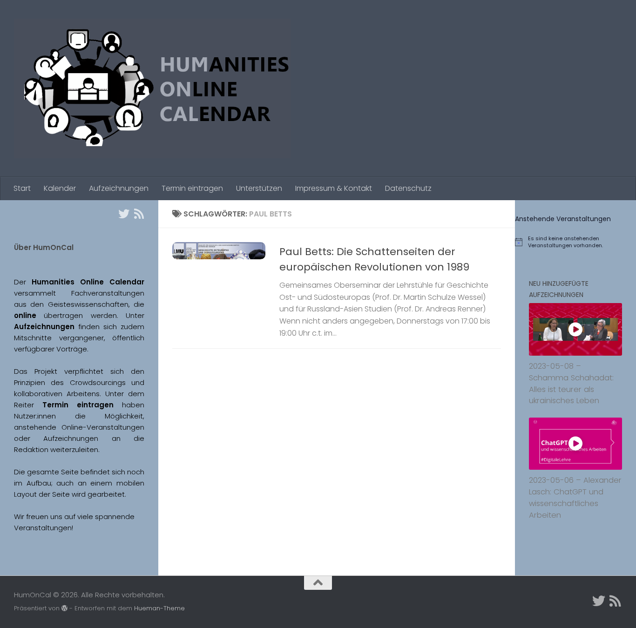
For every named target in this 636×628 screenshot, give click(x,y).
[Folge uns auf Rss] (138, 213)
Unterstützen (259, 188)
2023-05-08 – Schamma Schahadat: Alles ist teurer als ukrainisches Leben (571, 383)
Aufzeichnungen (119, 188)
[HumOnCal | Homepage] (152, 88)
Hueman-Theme (159, 608)
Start (22, 188)
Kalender (60, 188)
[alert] (575, 242)
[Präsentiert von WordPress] (64, 608)
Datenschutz (408, 188)
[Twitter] (123, 213)
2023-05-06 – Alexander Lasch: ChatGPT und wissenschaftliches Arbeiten (575, 497)
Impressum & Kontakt (333, 188)
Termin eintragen (192, 188)
